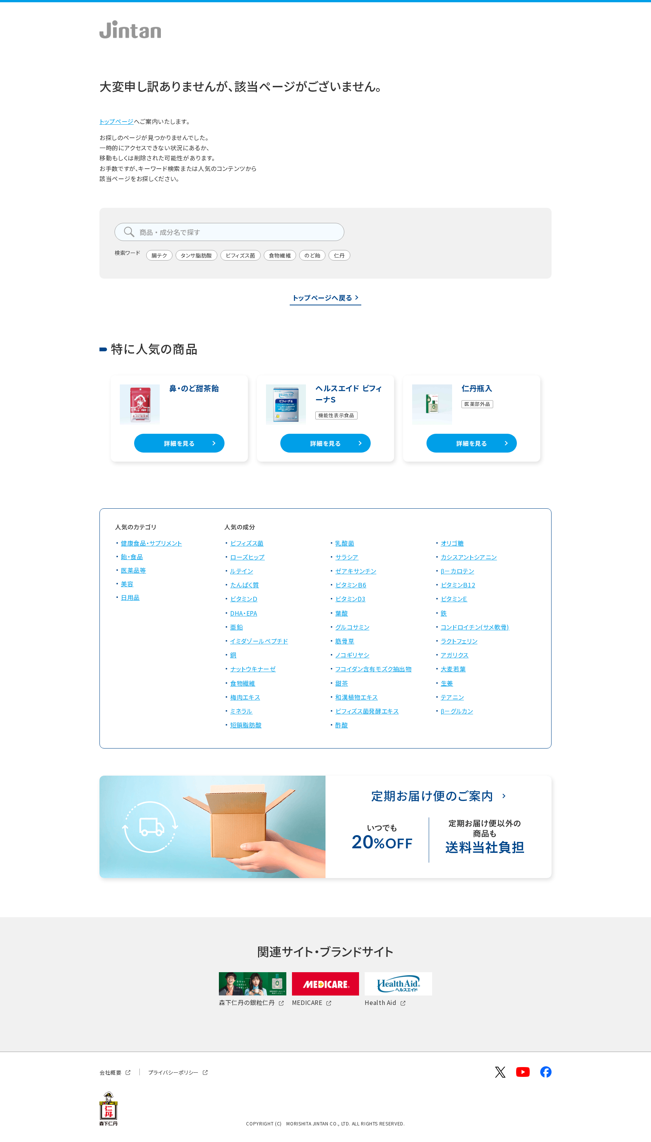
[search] (129, 232)
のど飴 (312, 255)
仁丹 (339, 255)
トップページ (116, 121)
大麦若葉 (453, 668)
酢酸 (341, 724)
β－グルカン (457, 710)
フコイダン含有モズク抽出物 (373, 668)
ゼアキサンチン (355, 570)
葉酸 (341, 613)
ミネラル (241, 710)
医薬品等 (133, 570)
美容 (127, 583)
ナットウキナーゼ (253, 668)
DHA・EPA (243, 613)
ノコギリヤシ (352, 654)
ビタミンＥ (454, 598)
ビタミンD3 (350, 598)
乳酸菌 (344, 542)
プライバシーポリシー (173, 1072)
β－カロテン (457, 570)
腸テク (159, 255)
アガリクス (455, 654)
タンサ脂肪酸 (196, 255)
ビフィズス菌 (240, 255)
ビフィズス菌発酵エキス (367, 710)
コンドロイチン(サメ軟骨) (475, 626)
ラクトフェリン (459, 640)
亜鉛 (236, 626)
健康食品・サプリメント (151, 542)
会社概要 (110, 1072)
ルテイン (241, 570)
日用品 (130, 597)
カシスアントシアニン (469, 556)
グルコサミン (352, 626)
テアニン (452, 696)
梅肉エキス (245, 696)
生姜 (447, 683)
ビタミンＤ (243, 598)
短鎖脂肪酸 (245, 724)
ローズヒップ (247, 556)
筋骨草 (344, 640)
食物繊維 (280, 255)
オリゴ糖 (452, 542)
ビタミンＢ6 (350, 584)
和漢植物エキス (356, 696)
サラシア (347, 556)
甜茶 (341, 683)
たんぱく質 (244, 584)
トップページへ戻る (323, 297)
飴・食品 (132, 556)
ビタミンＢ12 (458, 584)
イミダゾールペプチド (259, 640)
